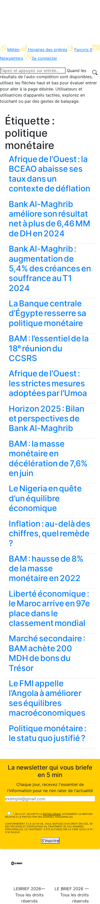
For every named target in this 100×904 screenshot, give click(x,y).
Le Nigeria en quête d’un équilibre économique (45, 498)
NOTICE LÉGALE (52, 814)
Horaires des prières (47, 49)
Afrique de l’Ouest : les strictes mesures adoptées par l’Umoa (48, 383)
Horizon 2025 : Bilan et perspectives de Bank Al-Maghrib (46, 418)
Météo (13, 49)
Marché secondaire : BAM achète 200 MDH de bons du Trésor (47, 653)
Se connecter (44, 58)
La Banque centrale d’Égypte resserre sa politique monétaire (47, 313)
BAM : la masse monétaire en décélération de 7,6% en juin (48, 458)
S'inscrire (50, 840)
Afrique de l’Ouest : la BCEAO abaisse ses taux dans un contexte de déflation (49, 173)
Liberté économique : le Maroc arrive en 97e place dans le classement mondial (49, 608)
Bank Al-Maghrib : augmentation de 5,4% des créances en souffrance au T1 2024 (50, 268)
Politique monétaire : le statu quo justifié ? (47, 733)
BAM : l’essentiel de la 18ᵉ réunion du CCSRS (49, 348)
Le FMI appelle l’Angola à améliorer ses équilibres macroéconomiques (47, 698)
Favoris (83, 49)
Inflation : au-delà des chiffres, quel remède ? (49, 533)
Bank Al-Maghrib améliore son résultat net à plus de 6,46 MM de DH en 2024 (49, 218)
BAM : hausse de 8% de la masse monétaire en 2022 (46, 568)
